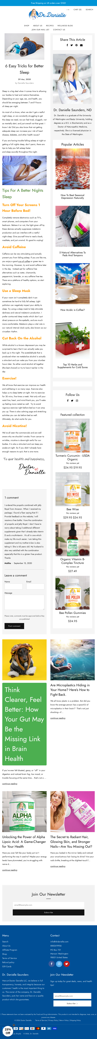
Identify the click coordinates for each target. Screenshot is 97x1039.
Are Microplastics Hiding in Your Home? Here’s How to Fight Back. (70, 690)
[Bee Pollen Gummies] (72, 593)
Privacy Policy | (53, 1020)
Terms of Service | (41, 1020)
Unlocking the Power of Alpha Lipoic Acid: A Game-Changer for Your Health (24, 841)
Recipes (50, 25)
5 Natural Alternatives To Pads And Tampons (72, 254)
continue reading (9, 783)
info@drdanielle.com (59, 941)
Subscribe (48, 912)
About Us (37, 25)
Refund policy (8, 962)
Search (89, 9)
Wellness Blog (65, 25)
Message (8, 592)
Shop (26, 25)
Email (28, 581)
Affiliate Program (9, 949)
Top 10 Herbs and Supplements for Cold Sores (72, 366)
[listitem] (48, 3)
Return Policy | (64, 1020)
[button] (8, 1031)
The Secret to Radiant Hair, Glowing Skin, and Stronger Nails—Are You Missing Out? (71, 841)
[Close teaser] (14, 1025)
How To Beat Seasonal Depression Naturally (72, 196)
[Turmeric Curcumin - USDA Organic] (72, 436)
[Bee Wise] (72, 489)
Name (7, 581)
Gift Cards (6, 966)
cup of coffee (24, 261)
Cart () (77, 9)
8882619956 (56, 945)
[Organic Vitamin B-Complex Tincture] (72, 539)
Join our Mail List (40, 29)
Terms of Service (9, 958)
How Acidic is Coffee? (72, 310)
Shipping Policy (75, 1020)
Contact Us (59, 29)
